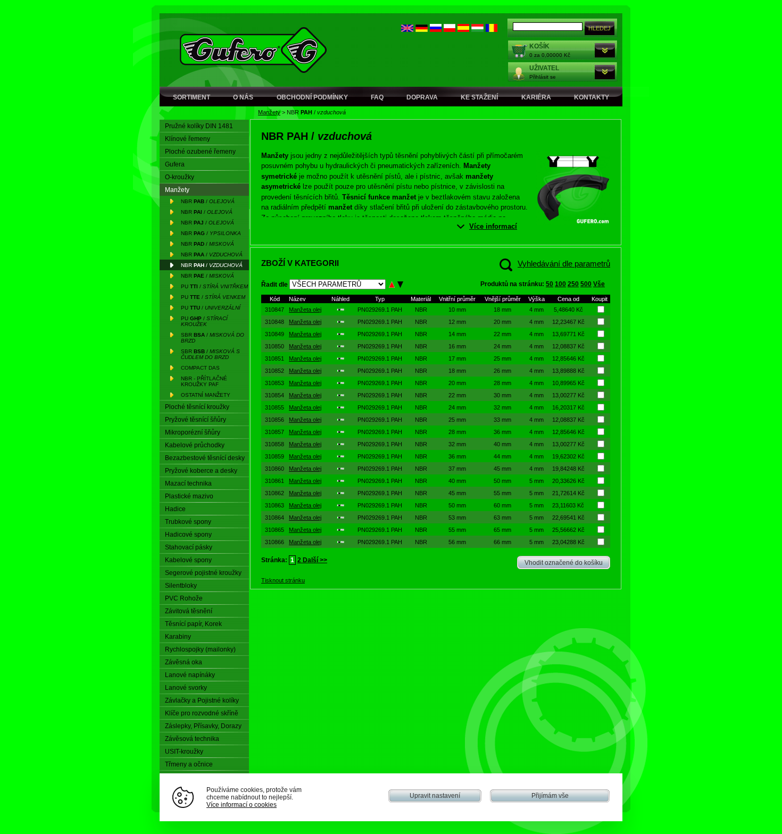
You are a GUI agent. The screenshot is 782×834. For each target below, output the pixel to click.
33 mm (502, 419)
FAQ (377, 97)
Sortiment (191, 97)
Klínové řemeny (187, 139)
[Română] (491, 30)
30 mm (502, 395)
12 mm (457, 322)
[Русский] (436, 30)
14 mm (457, 334)
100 (560, 284)
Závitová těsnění (188, 611)
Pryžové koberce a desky (201, 470)
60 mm (502, 505)
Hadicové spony (188, 534)
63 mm (502, 517)
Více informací (493, 226)
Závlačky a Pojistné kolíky (202, 700)
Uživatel (544, 68)
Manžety (269, 112)
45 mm (502, 468)
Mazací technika (188, 483)
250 (573, 284)
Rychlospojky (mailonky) (200, 649)
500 (586, 284)
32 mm (502, 407)
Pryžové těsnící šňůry (195, 419)
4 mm (536, 309)
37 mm (457, 468)
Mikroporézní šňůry (192, 432)
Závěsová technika (192, 739)
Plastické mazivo (189, 496)
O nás (243, 97)
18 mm (502, 309)
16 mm (457, 346)
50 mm (502, 481)
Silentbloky (181, 585)
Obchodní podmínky (312, 97)
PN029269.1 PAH (379, 309)
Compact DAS (200, 368)
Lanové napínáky (190, 675)
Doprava (422, 97)
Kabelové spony (188, 560)
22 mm (502, 334)
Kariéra (536, 97)
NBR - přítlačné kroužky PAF (204, 381)
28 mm (502, 383)
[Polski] (449, 30)
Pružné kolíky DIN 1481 (199, 126)
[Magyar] (477, 30)
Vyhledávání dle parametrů (564, 263)
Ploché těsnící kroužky (197, 407)
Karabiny (178, 636)
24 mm (502, 346)
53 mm (457, 517)
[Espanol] (463, 30)
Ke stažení (479, 97)
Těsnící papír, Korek (193, 624)
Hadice (175, 509)
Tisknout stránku (283, 580)
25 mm (502, 358)
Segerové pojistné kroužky (203, 573)
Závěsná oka (183, 662)
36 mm (502, 432)
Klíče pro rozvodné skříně (201, 713)
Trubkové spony (188, 522)
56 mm (457, 542)
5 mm (536, 481)
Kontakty (591, 97)
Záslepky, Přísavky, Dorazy (203, 726)
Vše (599, 284)
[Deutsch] (421, 30)
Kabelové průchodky (194, 445)
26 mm (502, 371)
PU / (214, 286)
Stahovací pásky (188, 547)
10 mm (457, 309)
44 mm (502, 456)
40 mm (502, 444)
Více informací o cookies (241, 804)
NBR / (208, 201)
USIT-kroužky (184, 751)
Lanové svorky (186, 687)
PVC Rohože (184, 598)
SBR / (212, 338)
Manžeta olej (305, 309)
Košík (539, 46)
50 (549, 284)
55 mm (502, 493)
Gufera (175, 164)
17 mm (457, 358)
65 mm (502, 530)
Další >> (314, 560)
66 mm (502, 542)
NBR (421, 309)
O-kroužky (179, 177)
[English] (407, 30)
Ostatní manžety (205, 395)
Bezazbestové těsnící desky (205, 458)
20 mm (502, 322)
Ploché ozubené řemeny (200, 151)
